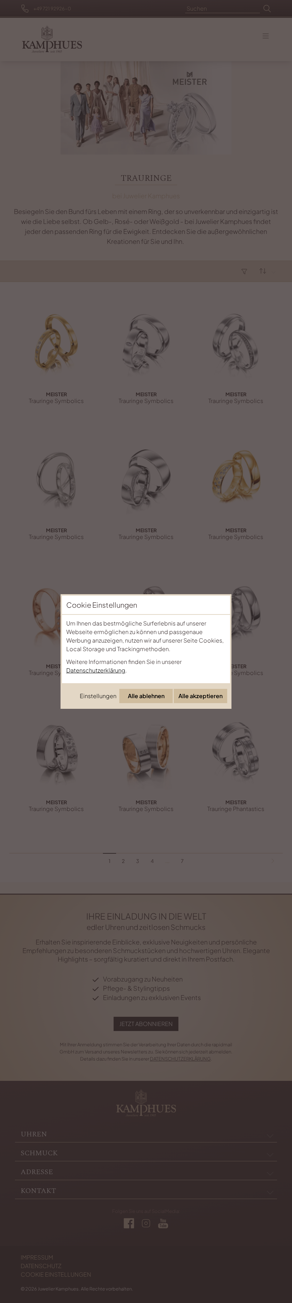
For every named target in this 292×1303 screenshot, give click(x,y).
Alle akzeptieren (200, 696)
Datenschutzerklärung (95, 670)
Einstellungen (98, 696)
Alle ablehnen (146, 696)
